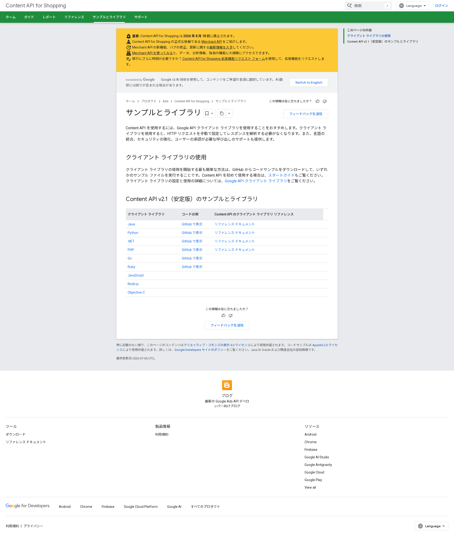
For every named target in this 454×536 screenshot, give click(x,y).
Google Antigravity (318, 465)
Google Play (313, 480)
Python (133, 233)
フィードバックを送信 (305, 114)
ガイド (29, 17)
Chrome (311, 442)
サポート (141, 17)
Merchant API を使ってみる (152, 53)
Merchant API (211, 42)
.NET (131, 241)
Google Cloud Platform (141, 507)
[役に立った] (317, 101)
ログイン (441, 6)
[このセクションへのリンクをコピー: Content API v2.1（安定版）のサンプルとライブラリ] (263, 199)
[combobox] (368, 5)
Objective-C (136, 292)
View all (310, 487)
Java (131, 224)
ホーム (11, 17)
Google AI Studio (317, 457)
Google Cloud (314, 472)
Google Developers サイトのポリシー (200, 350)
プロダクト (149, 101)
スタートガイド (281, 175)
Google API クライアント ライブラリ (256, 181)
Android (310, 434)
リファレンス (74, 17)
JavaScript (136, 275)
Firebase (311, 449)
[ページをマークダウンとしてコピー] (222, 113)
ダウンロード (16, 434)
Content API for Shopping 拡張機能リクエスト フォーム (223, 59)
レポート (49, 17)
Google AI (174, 507)
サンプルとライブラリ (109, 17)
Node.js (133, 284)
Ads (165, 101)
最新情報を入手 (221, 47)
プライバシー (33, 526)
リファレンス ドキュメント (234, 224)
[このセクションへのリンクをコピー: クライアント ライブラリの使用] (211, 158)
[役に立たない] (324, 101)
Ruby (131, 267)
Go (130, 258)
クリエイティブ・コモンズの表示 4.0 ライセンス (217, 345)
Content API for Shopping (36, 5)
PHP (131, 250)
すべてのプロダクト (205, 507)
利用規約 (161, 434)
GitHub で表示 (192, 224)
